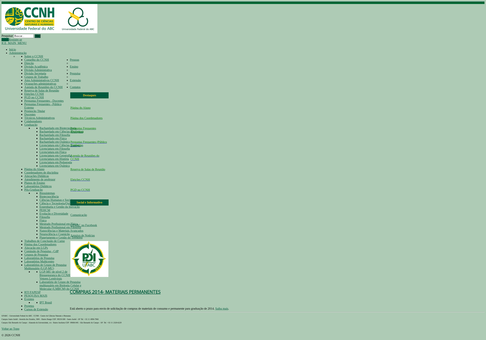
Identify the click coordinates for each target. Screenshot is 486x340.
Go (37, 36)
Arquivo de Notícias (82, 235)
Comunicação (78, 215)
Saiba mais (221, 308)
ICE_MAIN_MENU (14, 43)
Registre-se (15, 39)
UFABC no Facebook (83, 225)
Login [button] (5, 39)
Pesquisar (7, 35)
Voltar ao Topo (10, 328)
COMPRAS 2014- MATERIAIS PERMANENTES (115, 292)
